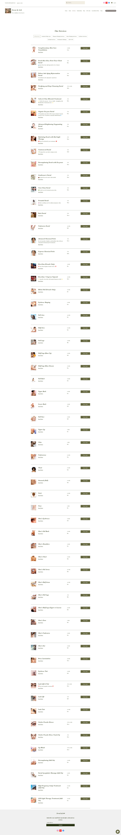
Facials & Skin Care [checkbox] (46, 36)
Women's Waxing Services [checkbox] (58, 36)
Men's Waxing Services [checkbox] (71, 36)
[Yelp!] (106, 3)
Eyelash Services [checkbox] (51, 39)
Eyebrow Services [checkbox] (83, 36)
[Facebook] (109, 3)
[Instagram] (104, 3)
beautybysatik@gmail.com (10, 2)
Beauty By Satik (17, 10)
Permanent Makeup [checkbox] (61, 39)
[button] (85, 48)
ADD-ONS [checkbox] (71, 39)
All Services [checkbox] (37, 36)
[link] (51, 49)
